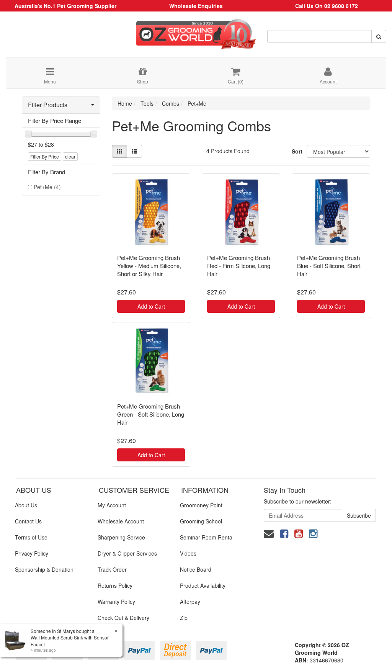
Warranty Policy (116, 601)
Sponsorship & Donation (44, 569)
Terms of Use (31, 537)
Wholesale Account (121, 521)
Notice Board (195, 569)
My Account (112, 505)
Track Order (112, 569)
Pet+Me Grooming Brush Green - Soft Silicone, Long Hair (150, 414)
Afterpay (190, 601)
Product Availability (202, 585)
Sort (296, 151)
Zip (184, 617)
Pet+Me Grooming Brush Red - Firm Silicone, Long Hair (238, 265)
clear (70, 156)
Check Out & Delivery (123, 617)
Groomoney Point (201, 505)
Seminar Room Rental (207, 537)
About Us (26, 505)
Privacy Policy (31, 553)
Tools (147, 103)
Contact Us (28, 521)
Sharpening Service (121, 537)
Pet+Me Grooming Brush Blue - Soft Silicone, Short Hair (329, 265)
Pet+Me (47, 187)
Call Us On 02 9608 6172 (326, 6)
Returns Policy (115, 585)
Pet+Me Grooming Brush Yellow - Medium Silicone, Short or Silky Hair (149, 265)
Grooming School (201, 521)
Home (125, 103)
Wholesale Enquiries (196, 6)
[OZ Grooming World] (195, 31)
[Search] (378, 36)
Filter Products (47, 105)
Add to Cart (151, 306)
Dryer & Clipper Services (127, 553)
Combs (170, 103)
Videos (188, 553)
